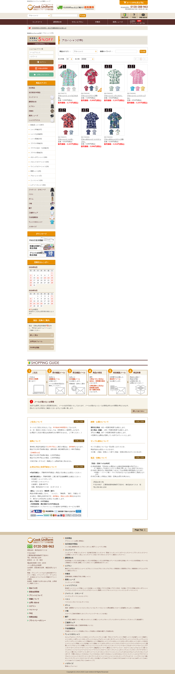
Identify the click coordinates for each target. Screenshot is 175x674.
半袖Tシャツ (127, 637)
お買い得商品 (79, 541)
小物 (104, 546)
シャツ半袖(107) (36, 129)
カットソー (115, 645)
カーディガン (89, 658)
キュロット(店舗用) (133, 608)
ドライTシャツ (116, 637)
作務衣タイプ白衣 (71, 562)
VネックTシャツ (88, 639)
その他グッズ (99, 658)
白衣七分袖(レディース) (125, 560)
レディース (74, 596)
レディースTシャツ (71, 641)
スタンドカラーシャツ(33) (39, 162)
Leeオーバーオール (128, 658)
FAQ (31, 613)
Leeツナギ (117, 658)
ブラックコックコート (140, 552)
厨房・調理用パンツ (71, 608)
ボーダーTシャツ (113, 639)
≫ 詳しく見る (79, 421)
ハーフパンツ (95, 649)
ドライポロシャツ (114, 641)
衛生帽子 (139, 619)
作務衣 (97, 22)
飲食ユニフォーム (70, 666)
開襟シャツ (101, 590)
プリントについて (36, 595)
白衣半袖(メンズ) (70, 560)
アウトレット (69, 541)
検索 (83, 16)
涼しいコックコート (86, 554)
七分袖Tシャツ (136, 637)
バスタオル (84, 654)
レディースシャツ (131, 590)
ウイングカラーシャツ (90, 590)
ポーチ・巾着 (70, 654)
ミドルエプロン (97, 568)
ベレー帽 (80, 619)
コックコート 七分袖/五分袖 (87, 552)
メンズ (67, 596)
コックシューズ (70, 582)
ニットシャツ (120, 590)
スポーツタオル (106, 654)
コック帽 (68, 619)
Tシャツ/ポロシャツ (85, 637)
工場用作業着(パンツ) (85, 625)
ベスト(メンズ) (70, 602)
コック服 (68, 546)
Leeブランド (109, 658)
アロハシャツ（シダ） (65, 139)
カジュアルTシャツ (100, 639)
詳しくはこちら (138, 411)
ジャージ (112, 656)
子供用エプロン (84, 631)
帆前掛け (135, 568)
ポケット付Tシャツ (75, 639)
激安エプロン (72, 570)
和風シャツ (86, 576)
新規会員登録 (43, 68)
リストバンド (127, 654)
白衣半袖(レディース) (109, 560)
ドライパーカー (80, 647)
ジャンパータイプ (77, 656)
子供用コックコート (71, 631)
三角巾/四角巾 (76, 613)
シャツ (72, 643)
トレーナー (89, 647)
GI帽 (95, 619)
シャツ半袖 (78, 588)
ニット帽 (70, 652)
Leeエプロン (81, 660)
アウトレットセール (137, 22)
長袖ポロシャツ (102, 641)
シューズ (99, 546)
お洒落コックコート (72, 554)
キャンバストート (106, 652)
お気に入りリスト (43, 74)
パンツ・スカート (124, 647)
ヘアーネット (97, 613)
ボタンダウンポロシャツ (129, 641)
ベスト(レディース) (82, 602)
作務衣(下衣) (77, 576)
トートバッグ (95, 652)
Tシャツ (95, 637)
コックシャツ (114, 552)
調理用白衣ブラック (101, 562)
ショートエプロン (85, 568)
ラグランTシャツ (125, 639)
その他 (104, 613)
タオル (78, 654)
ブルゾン (68, 656)
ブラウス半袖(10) (36, 143)
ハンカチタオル (117, 654)
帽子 (93, 546)
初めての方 (33, 588)
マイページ (33, 610)
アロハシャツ (110, 590)
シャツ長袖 (96, 588)
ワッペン (88, 613)
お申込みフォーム (36, 341)
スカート (103, 649)
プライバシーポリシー (37, 620)
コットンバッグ (118, 652)
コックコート (37, 22)
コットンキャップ (132, 649)
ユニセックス (83, 596)
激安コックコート (118, 554)
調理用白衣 (57, 22)
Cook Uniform (89, 672)
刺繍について (34, 599)
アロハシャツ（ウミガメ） (113, 95)
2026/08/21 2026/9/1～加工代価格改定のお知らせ (49, 28)
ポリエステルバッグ (130, 652)
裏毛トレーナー (112, 647)
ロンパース (68, 658)
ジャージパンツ (85, 649)
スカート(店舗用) (120, 608)
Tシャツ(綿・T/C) (105, 637)
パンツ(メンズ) (83, 608)
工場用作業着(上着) (71, 625)
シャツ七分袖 (88, 588)
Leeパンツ (72, 660)
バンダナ (87, 652)
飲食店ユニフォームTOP (34, 33)
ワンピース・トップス (133, 656)
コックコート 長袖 (103, 552)
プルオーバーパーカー (134, 645)
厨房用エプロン (126, 568)
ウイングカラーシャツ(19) (39, 166)
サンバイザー (78, 652)
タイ (83, 613)
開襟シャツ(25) (35, 171)
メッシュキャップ (120, 649)
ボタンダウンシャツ (108, 643)
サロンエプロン (77, 22)
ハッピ (135, 654)
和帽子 (74, 619)
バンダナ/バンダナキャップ (120, 619)
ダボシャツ (90, 562)
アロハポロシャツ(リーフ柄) (114, 139)
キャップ (133, 619)
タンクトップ (120, 656)
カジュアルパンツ (136, 647)
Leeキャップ (90, 660)
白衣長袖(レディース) (141, 560)
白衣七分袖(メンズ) (83, 560)
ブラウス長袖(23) (36, 153)
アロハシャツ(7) (36, 176)
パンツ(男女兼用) (108, 608)
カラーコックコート (126, 552)
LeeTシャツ (139, 658)
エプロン (83, 546)
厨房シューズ (118, 22)
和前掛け (117, 568)
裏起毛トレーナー (100, 647)
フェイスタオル (94, 654)
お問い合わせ (34, 602)
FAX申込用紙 (34, 347)
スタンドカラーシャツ (75, 590)
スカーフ (68, 613)
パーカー (123, 645)
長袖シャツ (97, 643)
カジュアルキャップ (71, 637)
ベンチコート (98, 656)
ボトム (89, 546)
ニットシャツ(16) (36, 180)
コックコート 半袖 (71, 552)
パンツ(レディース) (96, 608)
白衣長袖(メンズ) (96, 560)
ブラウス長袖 (131, 588)
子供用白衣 (109, 631)
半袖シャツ (79, 643)
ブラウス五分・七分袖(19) (39, 148)
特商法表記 (33, 617)
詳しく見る (34, 335)
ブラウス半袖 (105, 588)
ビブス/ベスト (142, 654)
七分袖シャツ (88, 643)
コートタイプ (88, 656)
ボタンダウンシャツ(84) (38, 157)
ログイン (43, 62)
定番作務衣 (68, 576)
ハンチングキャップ (104, 619)
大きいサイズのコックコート (103, 554)
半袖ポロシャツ (91, 641)
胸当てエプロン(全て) (72, 568)
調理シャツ (81, 562)
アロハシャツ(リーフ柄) (89, 95)
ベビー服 (144, 656)
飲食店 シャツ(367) (37, 125)
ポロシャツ (81, 641)
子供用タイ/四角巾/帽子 (97, 631)
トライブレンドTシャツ (139, 639)
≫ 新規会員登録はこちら (41, 44)
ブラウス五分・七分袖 (118, 588)
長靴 (77, 582)
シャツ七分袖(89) (36, 134)
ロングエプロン (108, 568)
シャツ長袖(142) (36, 139)
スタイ (82, 658)
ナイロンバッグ (143, 652)
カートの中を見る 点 (135, 2)
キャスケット (88, 619)
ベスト (106, 656)
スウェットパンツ (73, 649)
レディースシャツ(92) (38, 185)
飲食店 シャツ (69, 588)
